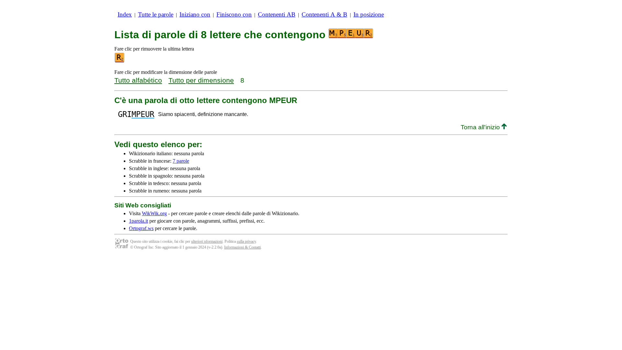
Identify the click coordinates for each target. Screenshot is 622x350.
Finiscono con (234, 14)
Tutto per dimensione (201, 80)
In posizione (368, 14)
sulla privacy (246, 241)
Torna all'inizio (481, 127)
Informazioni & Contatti (242, 247)
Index (125, 14)
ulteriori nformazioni (207, 241)
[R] (119, 61)
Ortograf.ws (141, 228)
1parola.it (138, 221)
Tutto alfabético (138, 80)
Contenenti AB (276, 14)
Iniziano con (194, 14)
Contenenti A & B (324, 14)
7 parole (181, 161)
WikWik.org (154, 213)
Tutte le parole (155, 14)
